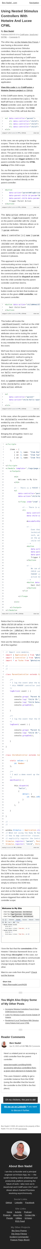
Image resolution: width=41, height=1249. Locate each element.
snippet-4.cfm (6, 409)
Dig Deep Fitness (19, 1234)
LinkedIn (18, 1203)
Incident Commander (19, 1237)
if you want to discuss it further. (20, 1108)
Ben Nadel (9, 31)
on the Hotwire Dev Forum (26, 42)
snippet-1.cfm (6, 133)
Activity (18, 1212)
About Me (17, 1215)
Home (9, 1212)
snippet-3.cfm (6, 313)
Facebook (29, 1203)
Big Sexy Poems (19, 1231)
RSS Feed (20, 1221)
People (9, 1218)
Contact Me (30, 1215)
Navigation (34, 3)
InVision (28, 1218)
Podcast (28, 1212)
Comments (13, 37)
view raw (36, 133)
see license (22, 1129)
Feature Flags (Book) (20, 1240)
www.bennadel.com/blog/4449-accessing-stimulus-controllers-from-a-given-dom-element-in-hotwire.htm (20, 1068)
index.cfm (5, 613)
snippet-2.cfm (6, 207)
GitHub (24, 133)
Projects (7, 1215)
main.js (4, 847)
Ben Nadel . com (9, 3)
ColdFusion (24, 35)
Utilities (19, 1218)
